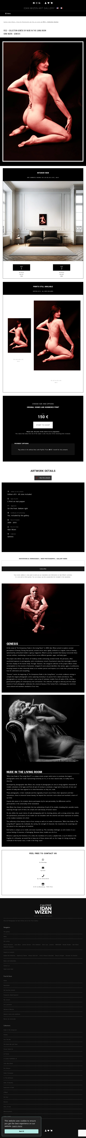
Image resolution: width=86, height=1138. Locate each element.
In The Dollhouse (8, 1078)
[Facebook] (34, 3)
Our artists (7, 941)
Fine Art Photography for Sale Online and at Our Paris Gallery (21, 920)
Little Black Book (8, 1063)
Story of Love (7, 1106)
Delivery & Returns (9, 1009)
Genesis (17, 33)
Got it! (21, 1131)
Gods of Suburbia (8, 1082)
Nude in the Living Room (36, 30)
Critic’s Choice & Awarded (46, 955)
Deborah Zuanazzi (9, 947)
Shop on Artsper (59, 955)
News (5, 936)
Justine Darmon (26, 944)
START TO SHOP (43, 425)
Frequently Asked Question (11, 995)
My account (7, 999)
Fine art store (36, 22)
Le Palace (6, 1054)
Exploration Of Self (9, 1087)
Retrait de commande (10, 1019)
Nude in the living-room (10, 1030)
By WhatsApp (43, 862)
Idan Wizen (75, 944)
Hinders (6, 1034)
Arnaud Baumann (8, 944)
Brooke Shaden (67, 944)
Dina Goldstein (36, 944)
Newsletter (7, 985)
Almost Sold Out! (33, 955)
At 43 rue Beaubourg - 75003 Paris (43, 887)
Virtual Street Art (8, 1049)
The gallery (7, 931)
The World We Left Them (10, 1044)
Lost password (8, 1004)
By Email (43, 870)
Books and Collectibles (10, 961)
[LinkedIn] (41, 3)
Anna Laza (45, 944)
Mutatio (6, 1102)
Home (5, 980)
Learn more (17, 1126)
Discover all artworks (71, 955)
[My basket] (51, 3)
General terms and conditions (12, 1014)
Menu (9, 13)
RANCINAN (58, 944)
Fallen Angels (7, 1116)
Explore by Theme (22, 955)
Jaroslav (51, 944)
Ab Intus (6, 1097)
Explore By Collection (9, 955)
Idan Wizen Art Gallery (39, 8)
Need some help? (8, 969)
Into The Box (7, 1039)
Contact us (7, 965)
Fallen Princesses (8, 1073)
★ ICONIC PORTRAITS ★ (10, 1058)
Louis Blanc (18, 944)
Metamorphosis (8, 1111)
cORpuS (6, 1092)
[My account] (45, 3)
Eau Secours (7, 1068)
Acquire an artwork (9, 952)
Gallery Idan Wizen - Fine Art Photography (16, 22)
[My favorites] (48, 3)
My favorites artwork (9, 990)
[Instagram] (36, 3)
